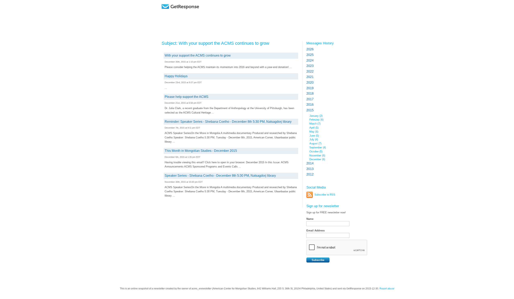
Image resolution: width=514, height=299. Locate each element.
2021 (310, 77)
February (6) (316, 119)
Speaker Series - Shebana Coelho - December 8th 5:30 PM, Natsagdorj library (220, 175)
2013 (310, 169)
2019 (310, 88)
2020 (310, 82)
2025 (310, 55)
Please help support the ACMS (186, 96)
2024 (310, 60)
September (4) (317, 147)
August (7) (315, 143)
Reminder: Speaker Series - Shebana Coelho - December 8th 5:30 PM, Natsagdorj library (228, 121)
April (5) (313, 127)
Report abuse (386, 288)
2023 (310, 66)
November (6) (317, 155)
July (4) (313, 139)
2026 (310, 49)
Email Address (315, 230)
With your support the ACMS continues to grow (198, 55)
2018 (310, 93)
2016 (310, 104)
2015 (310, 110)
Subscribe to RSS (324, 194)
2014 (310, 163)
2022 (310, 71)
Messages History (320, 43)
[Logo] (191, 12)
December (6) (317, 159)
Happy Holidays (176, 76)
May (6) (313, 131)
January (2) (315, 115)
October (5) (315, 151)
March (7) (314, 123)
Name (309, 218)
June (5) (314, 135)
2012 (310, 174)
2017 (310, 99)
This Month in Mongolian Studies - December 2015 (201, 150)
